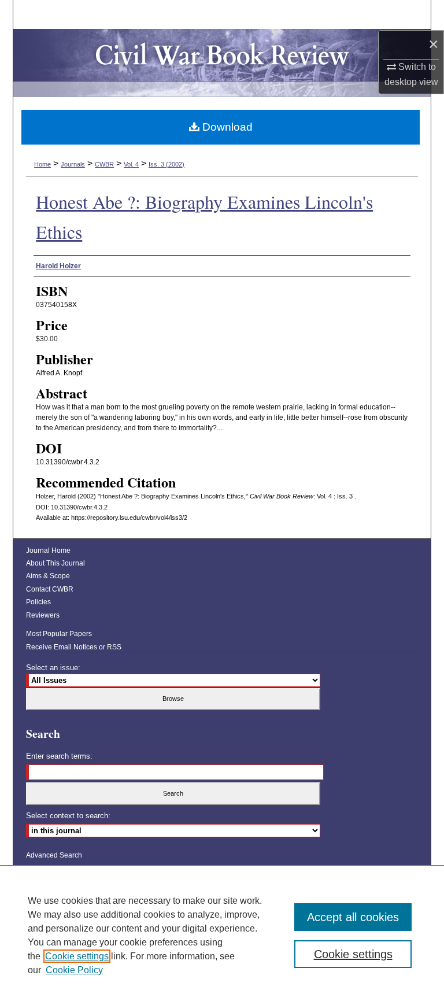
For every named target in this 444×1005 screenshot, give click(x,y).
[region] (222, 935)
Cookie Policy (74, 970)
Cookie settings (77, 956)
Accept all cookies (353, 917)
